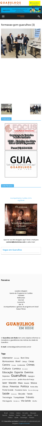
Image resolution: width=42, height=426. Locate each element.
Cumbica (16, 369)
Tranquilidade (18, 397)
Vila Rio (34, 401)
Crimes (30, 365)
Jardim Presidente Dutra (9, 379)
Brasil (18, 361)
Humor (18, 415)
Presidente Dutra (21, 390)
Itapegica (31, 376)
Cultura (6, 368)
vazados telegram (21, 291)
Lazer (24, 415)
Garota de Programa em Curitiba (21, 293)
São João (21, 394)
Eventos (28, 372)
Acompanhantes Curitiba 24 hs (21, 198)
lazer (4, 383)
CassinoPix (21, 302)
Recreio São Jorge (33, 390)
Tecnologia (7, 397)
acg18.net (21, 200)
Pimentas (14, 386)
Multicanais (21, 298)
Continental (21, 365)
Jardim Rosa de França (26, 379)
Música (34, 383)
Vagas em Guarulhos (12, 250)
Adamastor (7, 358)
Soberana (14, 394)
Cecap (31, 361)
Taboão (30, 394)
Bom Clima (25, 358)
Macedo (12, 383)
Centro (6, 365)
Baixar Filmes (21, 309)
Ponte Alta (34, 387)
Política (25, 386)
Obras (5, 386)
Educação (7, 372)
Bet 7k (21, 304)
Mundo (26, 383)
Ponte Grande (7, 390)
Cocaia (14, 365)
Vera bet (21, 300)
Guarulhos (18, 375)
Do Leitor (25, 369)
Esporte (18, 372)
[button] (39, 16)
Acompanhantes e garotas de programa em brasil (21, 307)
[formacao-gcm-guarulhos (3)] (21, 58)
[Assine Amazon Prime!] (21, 10)
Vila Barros (16, 401)
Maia (20, 383)
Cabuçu (24, 361)
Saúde (5, 393)
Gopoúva (5, 376)
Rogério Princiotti (24, 423)
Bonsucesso (8, 361)
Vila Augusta (7, 401)
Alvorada (16, 358)
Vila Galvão (26, 401)
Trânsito (30, 397)
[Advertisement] (21, 81)
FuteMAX (21, 295)
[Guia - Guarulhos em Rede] (21, 177)
